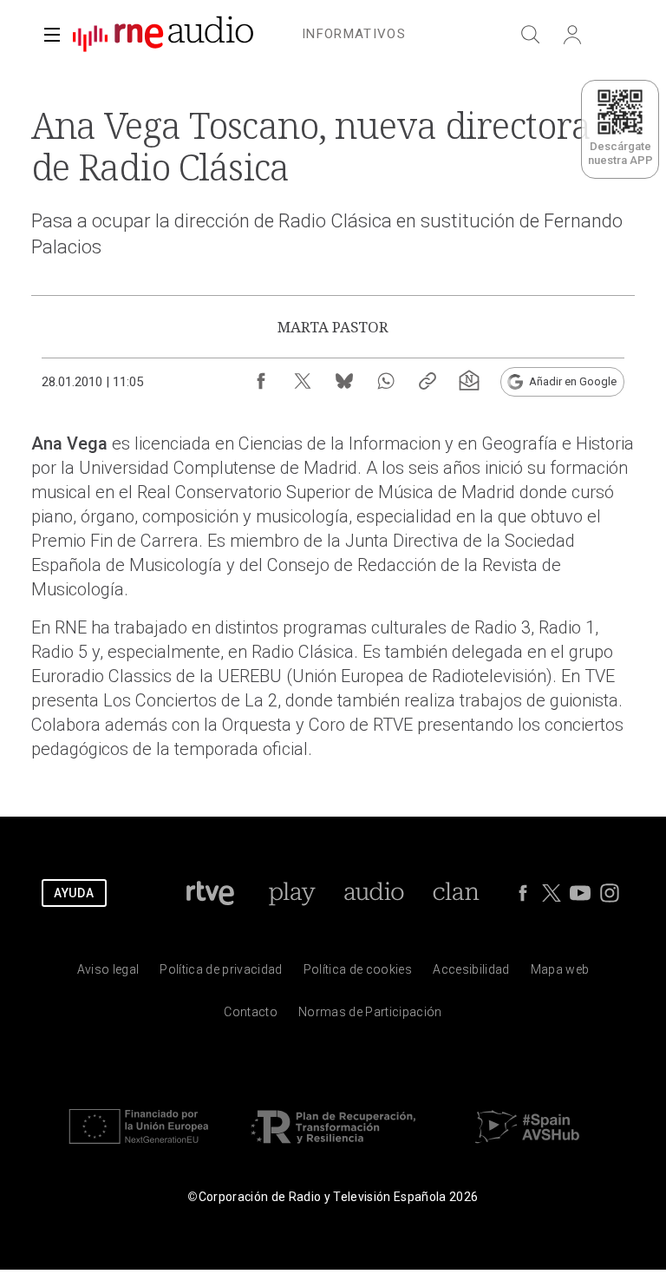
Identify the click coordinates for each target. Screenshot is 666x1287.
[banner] (156, 35)
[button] (52, 35)
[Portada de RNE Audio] (163, 35)
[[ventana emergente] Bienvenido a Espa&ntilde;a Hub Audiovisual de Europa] (527, 1147)
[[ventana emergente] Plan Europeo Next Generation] (138, 1147)
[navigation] (353, 31)
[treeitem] (354, 35)
